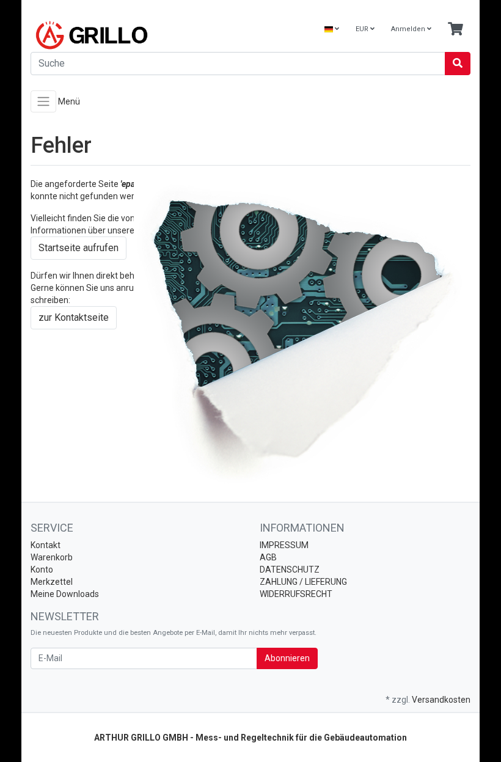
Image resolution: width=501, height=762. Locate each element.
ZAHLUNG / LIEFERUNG (303, 582)
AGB (268, 557)
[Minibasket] (455, 29)
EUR (363, 29)
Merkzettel (52, 582)
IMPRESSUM (284, 545)
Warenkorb (52, 557)
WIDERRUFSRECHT (296, 594)
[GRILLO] (136, 35)
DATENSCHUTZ (290, 569)
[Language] (331, 29)
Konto (42, 569)
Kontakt (45, 545)
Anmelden (409, 29)
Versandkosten (441, 700)
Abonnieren (287, 658)
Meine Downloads (65, 594)
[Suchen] (457, 63)
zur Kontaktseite (73, 317)
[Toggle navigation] (43, 101)
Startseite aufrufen (78, 248)
